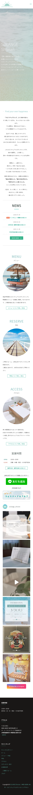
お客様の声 (4, 767)
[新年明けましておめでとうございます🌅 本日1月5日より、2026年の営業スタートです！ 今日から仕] (16, 639)
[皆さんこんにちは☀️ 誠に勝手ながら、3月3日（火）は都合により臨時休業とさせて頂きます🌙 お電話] (16, 611)
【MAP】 (4, 735)
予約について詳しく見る (16, 376)
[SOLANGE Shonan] (7, 4)
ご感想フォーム (7, 771)
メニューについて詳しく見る (16, 308)
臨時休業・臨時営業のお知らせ (16, 468)
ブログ (3, 773)
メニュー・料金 (5, 756)
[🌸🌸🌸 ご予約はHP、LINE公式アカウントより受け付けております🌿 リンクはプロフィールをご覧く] (16, 582)
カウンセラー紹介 (6, 764)
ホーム (3, 753)
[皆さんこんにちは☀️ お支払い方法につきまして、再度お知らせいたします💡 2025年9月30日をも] (16, 525)
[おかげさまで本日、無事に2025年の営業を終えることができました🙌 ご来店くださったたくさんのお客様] (16, 668)
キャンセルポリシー (7, 750)
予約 (2, 758)
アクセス (3, 761)
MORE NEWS (16, 238)
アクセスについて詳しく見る (16, 444)
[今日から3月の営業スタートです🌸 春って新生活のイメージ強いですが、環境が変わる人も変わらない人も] (16, 554)
